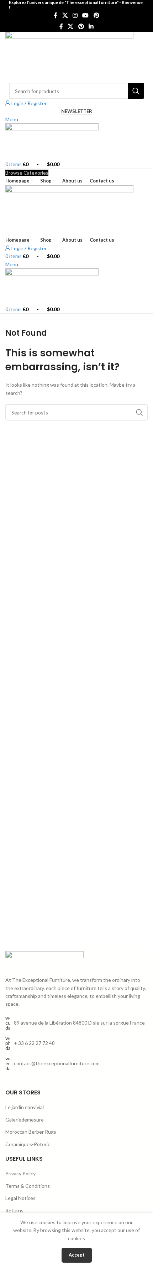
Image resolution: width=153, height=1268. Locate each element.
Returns (14, 1210)
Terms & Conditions (27, 1186)
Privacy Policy (20, 1173)
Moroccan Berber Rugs (30, 1132)
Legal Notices (20, 1198)
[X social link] (65, 15)
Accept (77, 1255)
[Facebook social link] (56, 15)
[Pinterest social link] (96, 15)
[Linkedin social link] (91, 26)
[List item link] (76, 1043)
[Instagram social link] (75, 15)
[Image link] (44, 960)
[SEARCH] (136, 91)
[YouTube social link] (85, 15)
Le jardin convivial (24, 1107)
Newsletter (76, 111)
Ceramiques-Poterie (28, 1144)
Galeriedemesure (24, 1120)
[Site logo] (69, 56)
